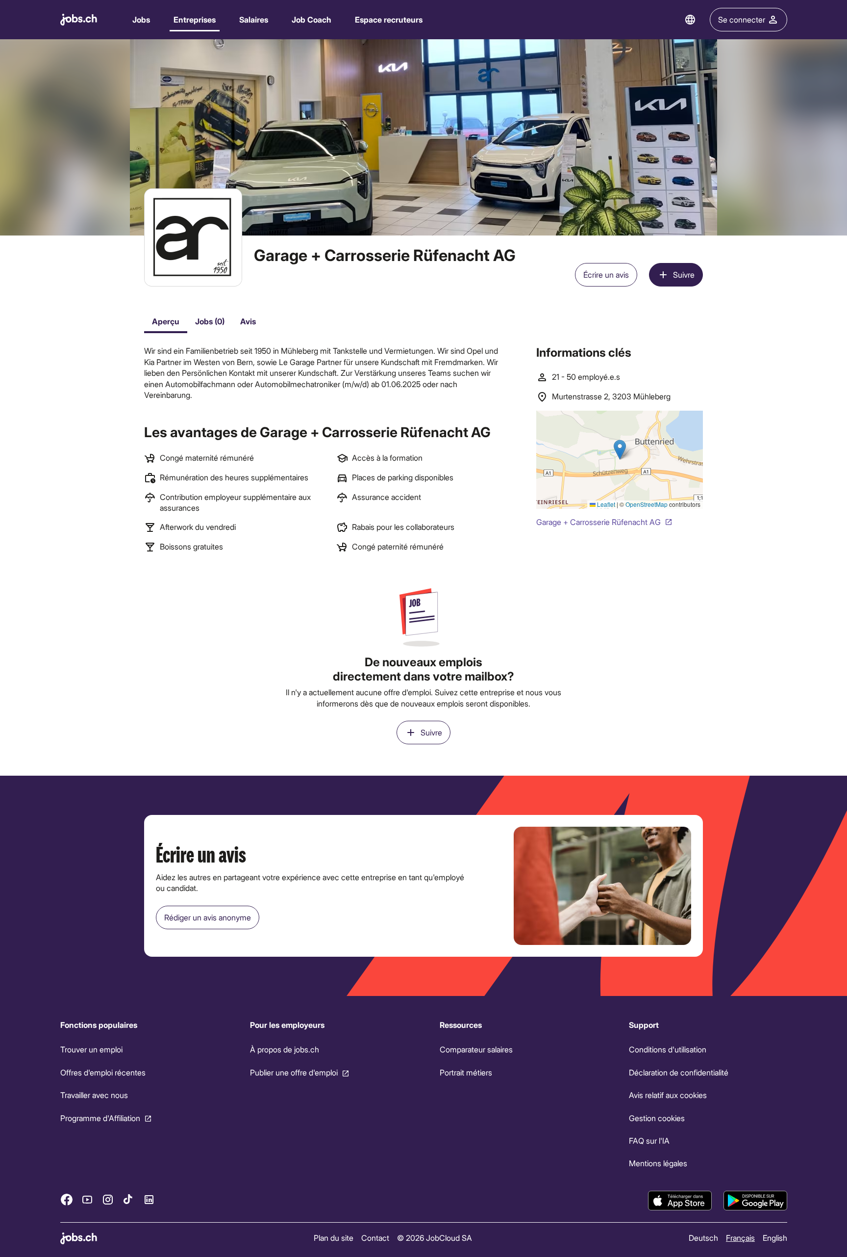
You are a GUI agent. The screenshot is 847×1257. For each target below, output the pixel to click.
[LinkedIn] (149, 1199)
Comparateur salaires (475, 1049)
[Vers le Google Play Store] (755, 1200)
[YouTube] (87, 1199)
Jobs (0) (209, 321)
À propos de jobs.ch (284, 1049)
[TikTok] (128, 1199)
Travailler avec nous (94, 1095)
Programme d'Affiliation (100, 1118)
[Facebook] (66, 1199)
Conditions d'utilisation (667, 1049)
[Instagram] (107, 1199)
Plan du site (333, 1237)
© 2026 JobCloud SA (434, 1237)
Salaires (253, 19)
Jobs (141, 19)
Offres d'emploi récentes (103, 1072)
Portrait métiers (465, 1072)
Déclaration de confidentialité (678, 1072)
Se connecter (741, 19)
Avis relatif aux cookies (668, 1095)
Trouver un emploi (91, 1049)
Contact (375, 1237)
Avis (248, 321)
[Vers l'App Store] (680, 1200)
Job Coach (311, 19)
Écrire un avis (606, 274)
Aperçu (165, 321)
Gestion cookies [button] (657, 1118)
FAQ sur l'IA (649, 1140)
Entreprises (195, 19)
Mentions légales (658, 1163)
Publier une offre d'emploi (293, 1072)
